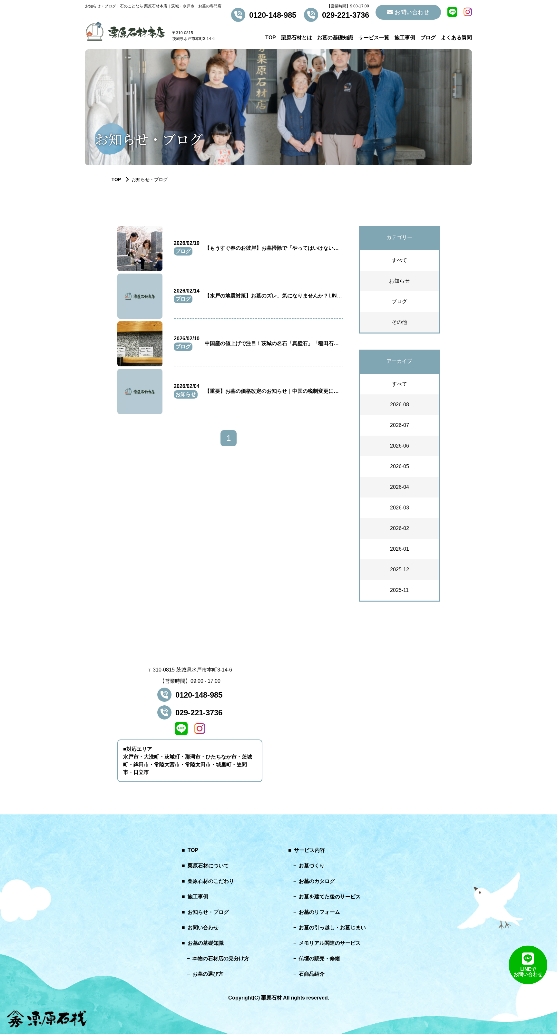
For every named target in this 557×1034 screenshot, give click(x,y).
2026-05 (399, 466)
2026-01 (399, 549)
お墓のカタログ (317, 881)
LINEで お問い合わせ (527, 972)
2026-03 (399, 507)
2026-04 (399, 487)
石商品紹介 (312, 974)
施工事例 (405, 37)
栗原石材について (208, 865)
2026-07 (399, 425)
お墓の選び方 (207, 974)
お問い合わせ (411, 12)
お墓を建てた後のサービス (330, 896)
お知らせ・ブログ (208, 912)
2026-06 (399, 446)
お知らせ (399, 281)
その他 (399, 322)
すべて (399, 260)
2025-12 (399, 569)
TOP (270, 37)
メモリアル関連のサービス (330, 943)
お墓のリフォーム (319, 912)
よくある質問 (456, 37)
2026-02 (399, 528)
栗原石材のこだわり (211, 881)
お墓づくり (312, 865)
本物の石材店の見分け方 (220, 958)
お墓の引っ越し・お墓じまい (332, 927)
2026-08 (399, 404)
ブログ (428, 37)
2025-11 (399, 590)
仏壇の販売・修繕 (319, 958)
